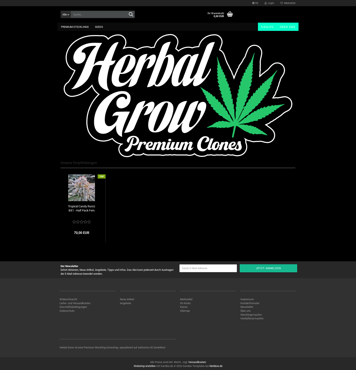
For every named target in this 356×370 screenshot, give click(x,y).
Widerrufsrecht (68, 299)
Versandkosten (197, 362)
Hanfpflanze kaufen (251, 318)
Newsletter (246, 306)
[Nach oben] (344, 364)
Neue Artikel (127, 299)
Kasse (183, 306)
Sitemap (185, 310)
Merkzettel (289, 3)
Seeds (99, 26)
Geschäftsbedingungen (73, 306)
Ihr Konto (185, 303)
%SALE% (267, 26)
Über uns (287, 26)
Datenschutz (67, 310)
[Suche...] (131, 14)
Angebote (125, 303)
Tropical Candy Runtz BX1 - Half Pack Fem (81, 208)
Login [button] (270, 3)
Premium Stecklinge (75, 26)
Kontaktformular (249, 303)
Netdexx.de (216, 366)
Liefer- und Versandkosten (75, 303)
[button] (255, 3)
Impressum (247, 299)
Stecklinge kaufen (251, 314)
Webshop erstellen (145, 366)
